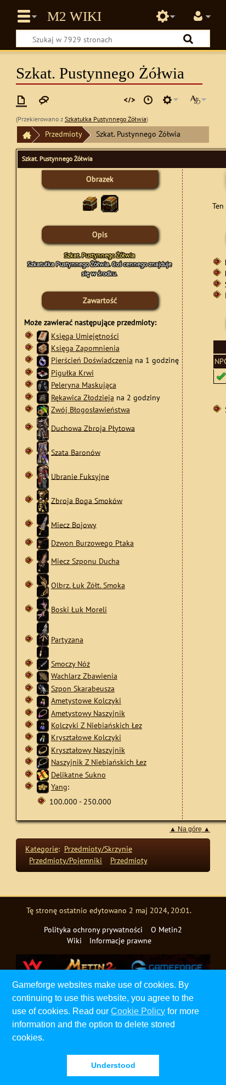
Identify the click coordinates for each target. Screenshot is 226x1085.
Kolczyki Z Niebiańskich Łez (96, 725)
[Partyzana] (43, 639)
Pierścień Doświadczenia (92, 360)
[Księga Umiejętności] (43, 336)
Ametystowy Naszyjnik (88, 713)
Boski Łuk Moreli (79, 609)
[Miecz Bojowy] (43, 524)
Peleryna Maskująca (83, 384)
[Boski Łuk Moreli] (43, 609)
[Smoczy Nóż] (43, 663)
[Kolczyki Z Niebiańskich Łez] (43, 725)
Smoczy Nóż (70, 663)
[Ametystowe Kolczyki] (43, 700)
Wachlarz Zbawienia (84, 675)
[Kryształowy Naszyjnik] (43, 750)
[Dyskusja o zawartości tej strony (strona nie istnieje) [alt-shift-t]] (43, 99)
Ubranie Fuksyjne (80, 476)
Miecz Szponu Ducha (85, 561)
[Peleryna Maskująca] (43, 384)
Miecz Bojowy (74, 524)
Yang (59, 786)
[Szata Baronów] (43, 451)
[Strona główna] (24, 134)
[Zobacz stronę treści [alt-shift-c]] (21, 99)
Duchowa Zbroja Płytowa (93, 427)
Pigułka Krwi (72, 372)
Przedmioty (63, 133)
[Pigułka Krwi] (43, 372)
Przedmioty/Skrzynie (98, 848)
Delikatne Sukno (78, 774)
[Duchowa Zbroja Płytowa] (43, 427)
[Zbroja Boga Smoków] (43, 500)
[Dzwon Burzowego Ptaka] (43, 543)
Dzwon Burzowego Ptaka (92, 543)
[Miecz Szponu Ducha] (43, 561)
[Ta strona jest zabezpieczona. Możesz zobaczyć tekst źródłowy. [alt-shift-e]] (129, 99)
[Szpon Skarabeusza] (43, 688)
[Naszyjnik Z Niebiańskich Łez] (43, 762)
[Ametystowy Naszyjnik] (43, 713)
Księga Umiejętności (85, 336)
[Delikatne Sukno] (43, 774)
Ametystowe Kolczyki (86, 700)
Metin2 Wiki (74, 16)
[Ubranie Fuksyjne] (43, 476)
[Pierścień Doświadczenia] (43, 360)
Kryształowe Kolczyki (86, 737)
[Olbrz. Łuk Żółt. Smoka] (43, 585)
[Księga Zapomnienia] (43, 348)
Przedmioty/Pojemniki (65, 860)
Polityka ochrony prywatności (93, 929)
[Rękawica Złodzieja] (43, 397)
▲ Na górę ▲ (190, 829)
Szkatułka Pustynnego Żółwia (105, 119)
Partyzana (67, 639)
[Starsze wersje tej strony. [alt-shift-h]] (148, 99)
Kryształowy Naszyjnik (88, 750)
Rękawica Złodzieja (82, 397)
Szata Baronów (75, 451)
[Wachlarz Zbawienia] (43, 675)
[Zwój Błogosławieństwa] (43, 409)
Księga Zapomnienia (85, 348)
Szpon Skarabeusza (83, 688)
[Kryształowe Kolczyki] (43, 737)
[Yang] (43, 786)
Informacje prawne (120, 940)
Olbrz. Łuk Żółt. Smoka (88, 585)
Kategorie (41, 848)
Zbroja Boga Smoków (86, 500)
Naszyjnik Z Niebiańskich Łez (98, 762)
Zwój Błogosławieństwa (90, 409)
